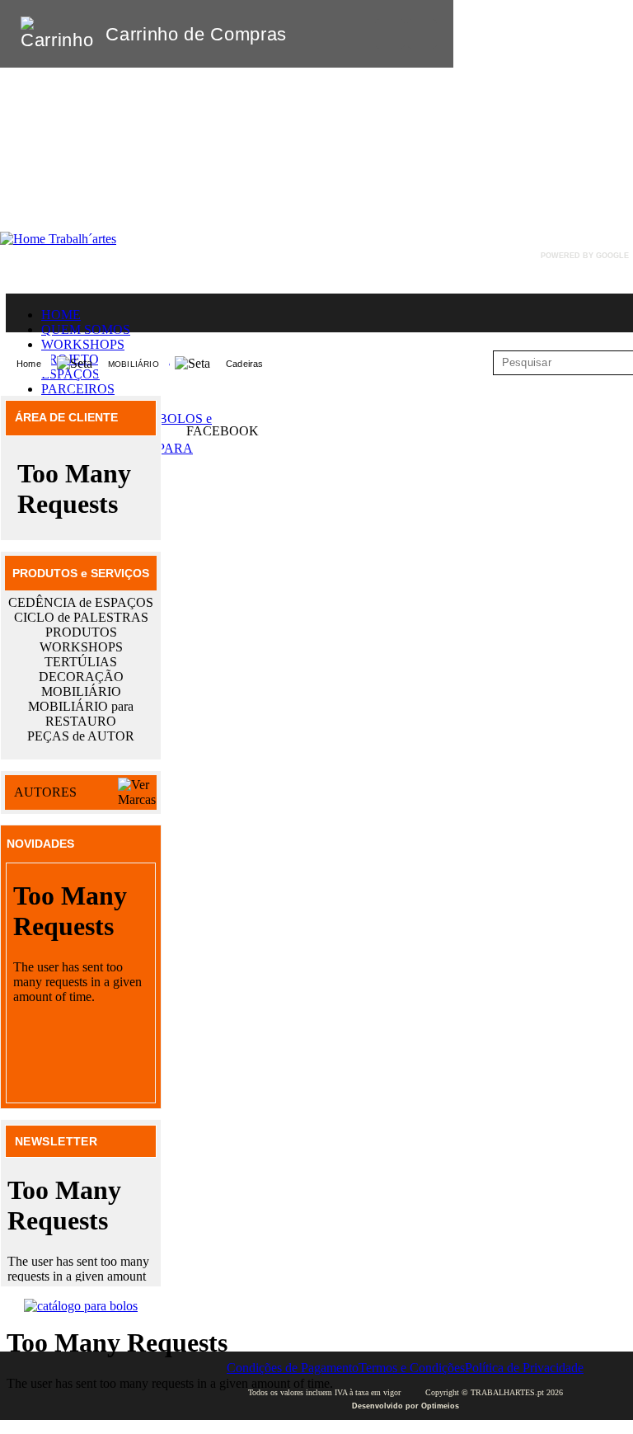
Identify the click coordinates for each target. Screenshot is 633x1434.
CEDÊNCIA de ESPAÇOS (80, 602)
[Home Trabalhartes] (58, 239)
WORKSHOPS (82, 344)
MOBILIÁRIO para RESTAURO (81, 713)
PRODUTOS (81, 632)
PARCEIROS (78, 389)
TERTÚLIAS (81, 662)
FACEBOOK (222, 431)
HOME (61, 315)
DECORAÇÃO (81, 677)
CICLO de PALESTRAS (81, 617)
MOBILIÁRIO (133, 364)
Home (28, 364)
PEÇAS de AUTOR (80, 736)
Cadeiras (245, 364)
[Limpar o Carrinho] (390, 34)
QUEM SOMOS (85, 329)
